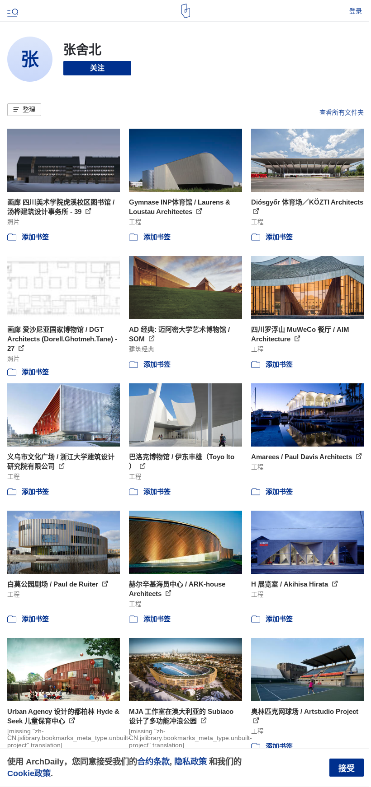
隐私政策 (190, 761)
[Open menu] (11, 11)
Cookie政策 (29, 773)
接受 (346, 768)
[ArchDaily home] (185, 11)
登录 (355, 11)
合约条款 (153, 761)
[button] (24, 109)
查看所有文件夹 (341, 112)
